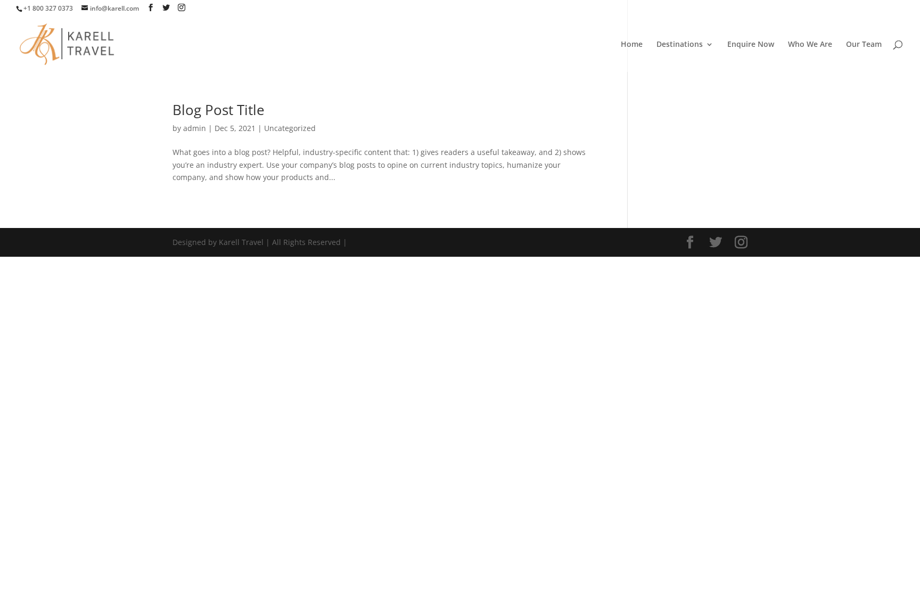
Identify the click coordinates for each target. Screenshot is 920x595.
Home (632, 44)
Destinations (679, 44)
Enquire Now (750, 44)
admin (194, 128)
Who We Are (810, 44)
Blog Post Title (218, 109)
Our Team (864, 44)
